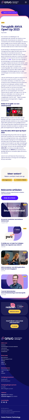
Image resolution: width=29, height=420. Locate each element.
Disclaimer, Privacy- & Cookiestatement (10, 411)
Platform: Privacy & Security (7, 412)
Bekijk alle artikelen (9, 198)
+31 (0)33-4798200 (21, 180)
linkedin (1, 402)
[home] (10, 2)
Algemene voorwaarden (6, 410)
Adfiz (9, 59)
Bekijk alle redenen (14, 311)
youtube (4, 402)
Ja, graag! (14, 326)
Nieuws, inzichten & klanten (10, 12)
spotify (6, 402)
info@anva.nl (7, 180)
